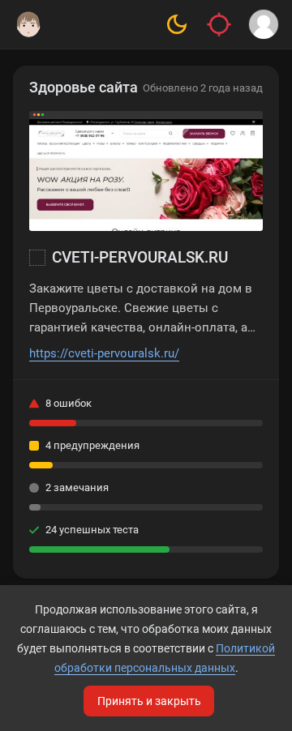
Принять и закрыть (149, 701)
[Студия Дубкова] (28, 24)
